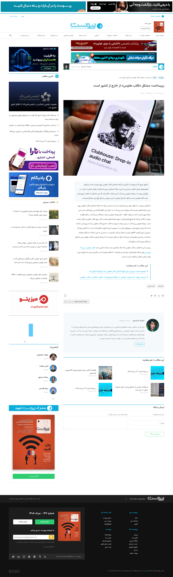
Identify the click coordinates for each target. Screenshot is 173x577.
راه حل (136, 550)
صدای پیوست (107, 518)
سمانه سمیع (43, 377)
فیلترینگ (160, 286)
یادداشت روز (134, 521)
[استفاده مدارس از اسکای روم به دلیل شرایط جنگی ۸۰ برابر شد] (157, 396)
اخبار (155, 66)
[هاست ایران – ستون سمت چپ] (33, 59)
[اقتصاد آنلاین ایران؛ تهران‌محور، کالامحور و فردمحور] (105, 379)
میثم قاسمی (43, 388)
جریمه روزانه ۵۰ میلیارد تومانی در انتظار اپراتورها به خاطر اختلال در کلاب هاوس (113, 277)
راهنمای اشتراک (155, 16)
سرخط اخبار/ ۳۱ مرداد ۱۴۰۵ (138, 371)
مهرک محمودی (42, 354)
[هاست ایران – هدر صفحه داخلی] (114, 57)
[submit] (51, 537)
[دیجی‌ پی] (129, 6)
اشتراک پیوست (34, 476)
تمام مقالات (139, 344)
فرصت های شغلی (106, 544)
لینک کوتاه (71, 302)
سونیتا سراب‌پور (81, 66)
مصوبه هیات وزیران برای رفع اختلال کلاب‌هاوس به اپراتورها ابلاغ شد (117, 271)
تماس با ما (108, 538)
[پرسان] (114, 45)
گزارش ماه (135, 538)
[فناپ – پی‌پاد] (33, 184)
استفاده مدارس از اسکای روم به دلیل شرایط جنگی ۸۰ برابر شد (132, 389)
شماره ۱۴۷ (148, 24)
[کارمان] (33, 329)
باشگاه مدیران (133, 541)
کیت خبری (108, 547)
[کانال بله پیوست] (43, 6)
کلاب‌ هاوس (151, 286)
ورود (22, 16)
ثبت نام (12, 16)
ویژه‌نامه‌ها (108, 535)
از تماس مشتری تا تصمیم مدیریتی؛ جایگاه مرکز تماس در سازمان (32, 125)
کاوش (136, 524)
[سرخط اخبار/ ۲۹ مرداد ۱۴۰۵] (105, 396)
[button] (10, 35)
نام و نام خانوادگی (159, 414)
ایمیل (162, 423)
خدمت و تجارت (133, 544)
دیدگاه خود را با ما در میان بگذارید (118, 414)
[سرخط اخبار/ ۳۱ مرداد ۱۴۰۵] (157, 379)
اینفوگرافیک (107, 524)
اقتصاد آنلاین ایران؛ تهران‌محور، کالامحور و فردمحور (80, 372)
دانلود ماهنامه (44, 522)
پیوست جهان (134, 553)
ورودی (136, 535)
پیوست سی (107, 521)
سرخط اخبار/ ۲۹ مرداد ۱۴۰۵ (86, 388)
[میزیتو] (33, 303)
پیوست (161, 78)
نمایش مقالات (22, 522)
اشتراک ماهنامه (145, 28)
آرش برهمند (43, 366)
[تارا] (33, 158)
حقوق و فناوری (133, 547)
